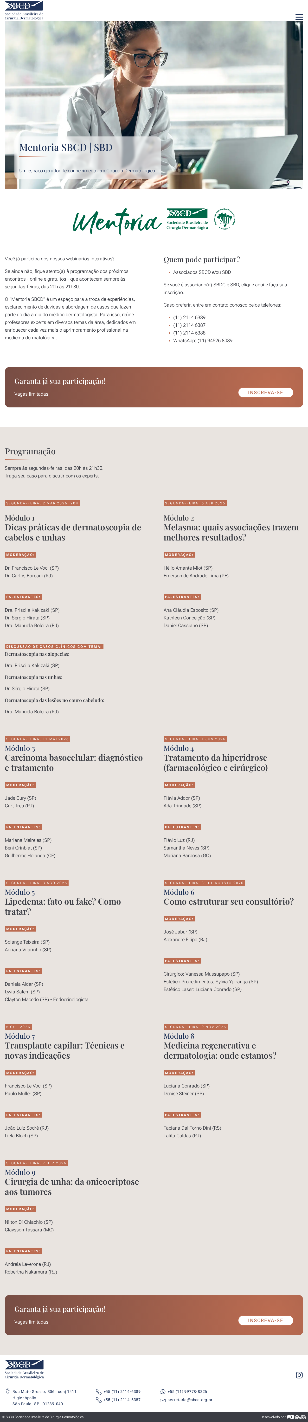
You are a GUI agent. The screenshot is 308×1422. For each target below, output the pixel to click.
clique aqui (252, 285)
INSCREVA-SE (265, 392)
